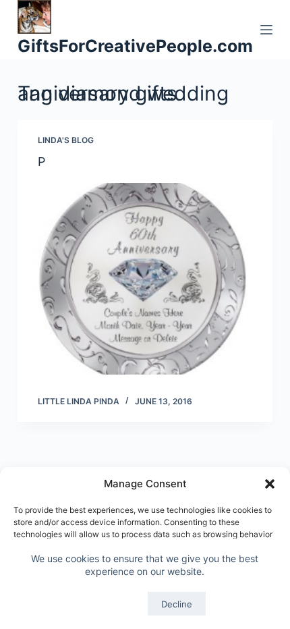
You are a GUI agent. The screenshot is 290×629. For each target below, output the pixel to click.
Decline (176, 604)
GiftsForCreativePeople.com (135, 46)
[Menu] (266, 30)
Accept (112, 604)
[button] (270, 484)
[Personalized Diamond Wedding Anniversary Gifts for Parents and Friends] (145, 279)
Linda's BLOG (66, 140)
